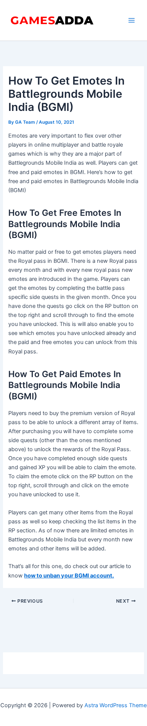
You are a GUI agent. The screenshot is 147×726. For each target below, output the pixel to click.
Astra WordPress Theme (115, 705)
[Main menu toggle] (131, 20)
